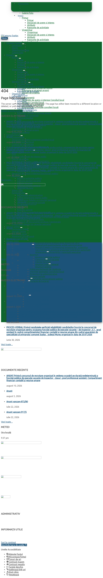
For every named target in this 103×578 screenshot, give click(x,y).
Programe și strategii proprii (25, 130)
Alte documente (32, 238)
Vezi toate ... (7, 180)
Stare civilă (22, 205)
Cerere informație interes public (42, 158)
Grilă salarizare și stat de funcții (37, 88)
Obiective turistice (30, 10)
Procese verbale (37, 276)
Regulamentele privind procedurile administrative (48, 209)
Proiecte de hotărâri (29, 321)
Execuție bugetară (38, 230)
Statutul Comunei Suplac (36, 206)
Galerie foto (27, 13)
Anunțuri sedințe (43, 267)
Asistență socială (35, 68)
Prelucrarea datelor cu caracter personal (31, 224)
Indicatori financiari (39, 233)
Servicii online (13, 226)
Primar (25, 18)
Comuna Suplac (23, 3)
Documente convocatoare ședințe (46, 279)
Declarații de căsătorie (11, 540)
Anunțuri (26, 136)
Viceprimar (27, 30)
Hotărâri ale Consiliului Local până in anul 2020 (42, 255)
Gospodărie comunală (38, 76)
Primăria (20, 16)
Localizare (27, 6)
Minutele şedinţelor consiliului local (47, 271)
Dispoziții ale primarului (31, 260)
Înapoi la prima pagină (12, 111)
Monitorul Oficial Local (28, 204)
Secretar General (30, 42)
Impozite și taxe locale (40, 235)
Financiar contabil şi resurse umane (44, 73)
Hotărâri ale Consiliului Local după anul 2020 (41, 253)
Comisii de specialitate (23, 144)
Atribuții (31, 25)
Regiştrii (34, 240)
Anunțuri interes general (46, 264)
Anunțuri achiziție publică (47, 257)
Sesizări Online (19, 231)
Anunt (9, 137)
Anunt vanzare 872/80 (17, 239)
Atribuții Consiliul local (23, 142)
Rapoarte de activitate (38, 27)
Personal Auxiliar (25, 118)
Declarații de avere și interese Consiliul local (43, 100)
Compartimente (29, 59)
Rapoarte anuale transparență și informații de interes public (50, 177)
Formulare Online (20, 229)
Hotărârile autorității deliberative (30, 251)
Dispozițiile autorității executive (29, 258)
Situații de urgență (31, 93)
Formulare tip (7, 535)
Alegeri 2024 (12, 241)
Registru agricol (35, 71)
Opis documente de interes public (28, 219)
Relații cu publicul (35, 83)
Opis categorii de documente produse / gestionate (46, 182)
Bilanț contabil (37, 228)
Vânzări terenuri (35, 143)
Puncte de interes (30, 119)
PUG (14, 154)
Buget (33, 226)
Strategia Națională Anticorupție (43, 126)
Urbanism (32, 175)
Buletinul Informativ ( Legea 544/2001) (30, 161)
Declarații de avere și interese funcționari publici (45, 134)
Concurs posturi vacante (39, 141)
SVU (29, 81)
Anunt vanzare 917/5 (16, 249)
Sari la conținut (8, 542)
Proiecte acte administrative (43, 274)
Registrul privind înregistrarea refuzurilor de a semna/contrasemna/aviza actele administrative (58, 243)
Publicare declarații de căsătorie (45, 269)
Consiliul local (22, 95)
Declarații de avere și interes (40, 22)
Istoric (25, 8)
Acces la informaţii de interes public (39, 117)
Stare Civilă (32, 64)
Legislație (26, 56)
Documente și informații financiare (44, 131)
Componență (28, 97)
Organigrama (28, 54)
